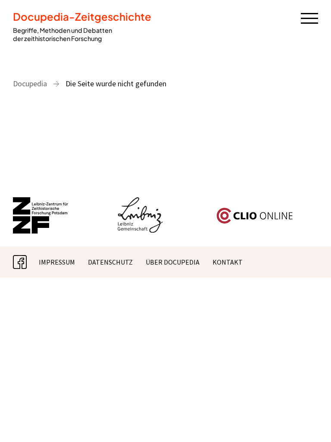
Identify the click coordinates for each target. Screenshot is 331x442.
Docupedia (30, 83)
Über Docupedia (173, 262)
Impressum (57, 262)
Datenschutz (110, 262)
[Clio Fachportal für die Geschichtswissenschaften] (255, 211)
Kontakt (227, 262)
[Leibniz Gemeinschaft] (140, 202)
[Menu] (309, 17)
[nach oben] (311, 422)
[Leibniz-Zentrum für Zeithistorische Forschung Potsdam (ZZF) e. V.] (41, 202)
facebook (27, 262)
